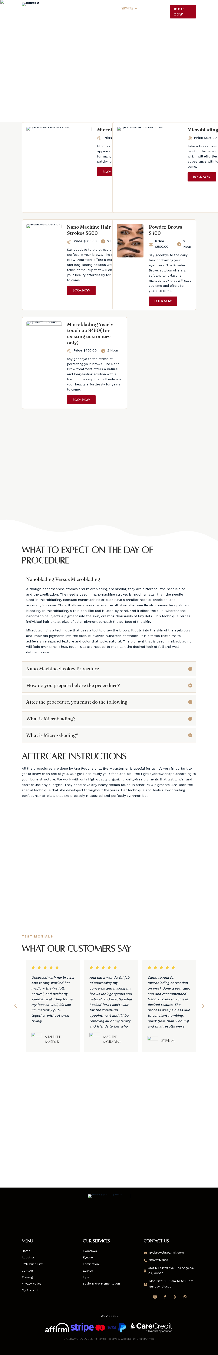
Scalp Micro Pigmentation (101, 1283)
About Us (85, 8)
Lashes (88, 1270)
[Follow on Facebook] (165, 1296)
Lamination (91, 1264)
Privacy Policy (31, 1283)
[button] (15, 1006)
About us (28, 1257)
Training (148, 8)
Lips (86, 1277)
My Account (30, 1290)
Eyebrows (90, 1250)
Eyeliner (88, 1257)
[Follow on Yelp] (175, 1296)
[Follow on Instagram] (155, 1296)
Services (127, 8)
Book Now (111, 171)
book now (179, 11)
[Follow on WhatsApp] (185, 1296)
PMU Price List (107, 8)
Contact (71, 14)
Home (69, 8)
